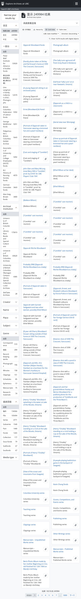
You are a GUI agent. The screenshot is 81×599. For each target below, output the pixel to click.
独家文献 (10, 31)
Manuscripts (10, 388)
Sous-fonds (10, 442)
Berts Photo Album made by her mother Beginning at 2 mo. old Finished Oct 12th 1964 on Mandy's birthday (35, 565)
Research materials (10, 393)
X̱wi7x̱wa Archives (10, 293)
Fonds (10, 433)
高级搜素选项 (29, 23)
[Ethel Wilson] (58, 186)
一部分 (6, 46)
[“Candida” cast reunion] (63, 202)
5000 (65, 595)
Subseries (10, 424)
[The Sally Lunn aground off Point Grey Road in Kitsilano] (64, 61)
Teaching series (29, 509)
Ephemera (10, 384)
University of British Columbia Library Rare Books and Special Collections (10, 232)
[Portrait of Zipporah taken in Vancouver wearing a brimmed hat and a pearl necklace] (35, 128)
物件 (10, 411)
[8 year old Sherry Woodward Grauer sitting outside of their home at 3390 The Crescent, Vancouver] (35, 335)
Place (5, 317)
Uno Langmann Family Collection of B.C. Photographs (10, 95)
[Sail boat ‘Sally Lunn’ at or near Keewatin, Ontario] (63, 83)
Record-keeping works (10, 356)
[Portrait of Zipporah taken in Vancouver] (35, 287)
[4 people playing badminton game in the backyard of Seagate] (64, 463)
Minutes (10, 371)
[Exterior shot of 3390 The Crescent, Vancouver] (63, 340)
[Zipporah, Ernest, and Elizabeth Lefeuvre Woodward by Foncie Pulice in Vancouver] (65, 291)
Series (10, 420)
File (10, 416)
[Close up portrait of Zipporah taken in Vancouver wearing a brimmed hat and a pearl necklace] (65, 142)
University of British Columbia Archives (10, 256)
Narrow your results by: (10, 17)
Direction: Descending (69, 34)
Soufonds (10, 450)
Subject (6, 325)
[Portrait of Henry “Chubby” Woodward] (34, 454)
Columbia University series (34, 493)
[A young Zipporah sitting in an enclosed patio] (35, 89)
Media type (8, 457)
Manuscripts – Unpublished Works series (34, 541)
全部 (4, 51)
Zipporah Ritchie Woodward (34, 248)
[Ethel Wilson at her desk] (63, 170)
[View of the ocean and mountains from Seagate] (33, 472)
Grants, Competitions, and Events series (63, 500)
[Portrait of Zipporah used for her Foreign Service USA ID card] (65, 317)
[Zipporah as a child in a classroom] (62, 104)
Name (6, 309)
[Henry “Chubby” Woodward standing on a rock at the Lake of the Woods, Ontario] (35, 428)
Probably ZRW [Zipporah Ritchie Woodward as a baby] (34, 265)
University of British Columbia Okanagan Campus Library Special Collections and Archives (10, 276)
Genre (6, 333)
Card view (51, 30)
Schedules (10, 379)
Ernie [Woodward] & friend (34, 109)
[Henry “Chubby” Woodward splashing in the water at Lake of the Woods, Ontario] (35, 402)
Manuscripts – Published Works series (63, 550)
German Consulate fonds (10, 187)
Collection (10, 438)
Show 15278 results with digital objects (65, 39)
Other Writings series (61, 534)
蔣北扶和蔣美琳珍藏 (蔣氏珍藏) (10, 79)
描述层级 (7, 401)
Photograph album (60, 45)
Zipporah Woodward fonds (34, 45)
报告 (10, 350)
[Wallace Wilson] (29, 200)
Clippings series (29, 524)
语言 (5, 25)
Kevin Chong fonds (60, 484)
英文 (10, 35)
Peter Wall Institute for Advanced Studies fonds (10, 63)
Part (10, 429)
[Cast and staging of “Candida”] (35, 152)
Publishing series (60, 518)
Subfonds (10, 446)
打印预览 (27, 30)
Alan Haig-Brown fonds (10, 197)
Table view (62, 30)
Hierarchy (39, 30)
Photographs (10, 364)
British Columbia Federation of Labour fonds (10, 112)
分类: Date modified (50, 34)
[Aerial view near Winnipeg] (64, 122)
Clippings (10, 375)
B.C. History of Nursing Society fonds (10, 175)
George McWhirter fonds (10, 124)
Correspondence (10, 344)
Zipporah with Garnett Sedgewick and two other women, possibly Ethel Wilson (35, 307)
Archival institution (8, 207)
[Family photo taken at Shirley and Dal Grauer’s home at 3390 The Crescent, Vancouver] (35, 64)
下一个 (72, 595)
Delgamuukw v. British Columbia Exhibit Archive (10, 137)
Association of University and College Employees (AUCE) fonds (10, 157)
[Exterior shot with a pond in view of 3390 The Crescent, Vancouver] (64, 363)
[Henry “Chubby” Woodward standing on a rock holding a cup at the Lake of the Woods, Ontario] (65, 433)
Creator (6, 302)
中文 (10, 39)
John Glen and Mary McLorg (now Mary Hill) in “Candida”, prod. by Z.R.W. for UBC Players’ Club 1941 (34, 172)
